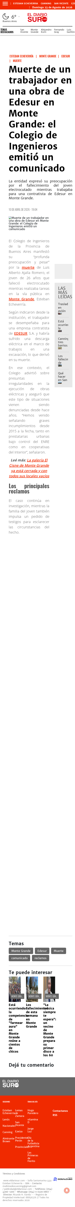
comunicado (19, 958)
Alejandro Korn (46, 30)
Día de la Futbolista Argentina (33, 1142)
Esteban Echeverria (25, 3)
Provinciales (22, 1147)
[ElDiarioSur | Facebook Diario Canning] (58, 1084)
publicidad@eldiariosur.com (18, 1189)
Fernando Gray (59, 30)
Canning (46, 3)
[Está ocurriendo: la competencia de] (15, 1001)
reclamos (41, 958)
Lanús (6, 1119)
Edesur (42, 951)
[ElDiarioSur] (11, 1086)
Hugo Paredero (33, 1112)
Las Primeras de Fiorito (33, 1157)
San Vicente (61, 3)
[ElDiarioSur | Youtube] (65, 1090)
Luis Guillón (71, 30)
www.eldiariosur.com (14, 1180)
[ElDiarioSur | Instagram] (58, 1090)
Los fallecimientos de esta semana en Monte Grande (37, 1015)
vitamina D (33, 1121)
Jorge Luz (31, 1130)
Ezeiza (18, 1131)
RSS (55, 1115)
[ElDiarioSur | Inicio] (71, 1102)
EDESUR (20, 333)
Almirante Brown (8, 1140)
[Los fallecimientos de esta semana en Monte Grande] (32, 1001)
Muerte (58, 951)
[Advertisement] (37, 575)
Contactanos (60, 1110)
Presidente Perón (21, 1139)
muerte (28, 267)
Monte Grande (34, 30)
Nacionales (9, 1125)
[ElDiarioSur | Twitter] (65, 1084)
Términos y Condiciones (14, 1173)
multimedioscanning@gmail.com (19, 1186)
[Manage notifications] (67, 1190)
